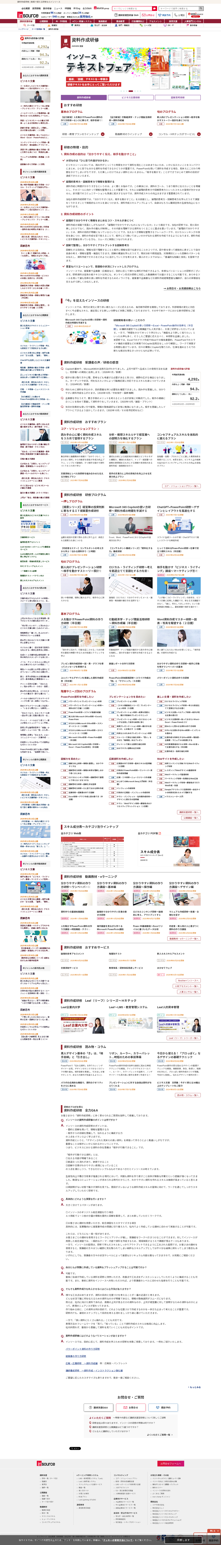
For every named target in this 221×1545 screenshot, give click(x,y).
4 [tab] (131, 91)
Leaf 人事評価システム (87, 1481)
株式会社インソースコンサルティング (165, 1517)
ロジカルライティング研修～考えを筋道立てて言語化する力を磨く (182, 707)
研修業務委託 (121, 1519)
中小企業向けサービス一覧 (126, 1505)
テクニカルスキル (48, 1516)
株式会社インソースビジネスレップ (164, 1514)
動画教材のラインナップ (128, 134)
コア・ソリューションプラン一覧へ (181, 486)
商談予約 (166, 14)
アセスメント (155, 21)
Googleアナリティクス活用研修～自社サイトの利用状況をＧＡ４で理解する (182, 791)
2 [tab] (124, 91)
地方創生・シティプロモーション (128, 1522)
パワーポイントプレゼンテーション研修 (85, 701)
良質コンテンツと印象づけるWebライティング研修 (182, 765)
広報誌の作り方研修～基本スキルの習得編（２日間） (134, 765)
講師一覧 (45, 1487)
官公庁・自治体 (100, 25)
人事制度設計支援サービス (126, 1493)
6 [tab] (137, 91)
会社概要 (25, 8)
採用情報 (36, 8)
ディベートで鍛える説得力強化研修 (131, 744)
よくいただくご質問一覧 (158, 1434)
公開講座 (44, 21)
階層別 (54, 25)
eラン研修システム (82, 21)
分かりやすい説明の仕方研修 (129, 748)
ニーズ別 (147, 25)
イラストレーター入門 (174, 796)
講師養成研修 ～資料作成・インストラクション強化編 (94, 1370)
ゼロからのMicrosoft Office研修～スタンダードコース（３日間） (86, 725)
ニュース (58, 8)
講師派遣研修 (26, 21)
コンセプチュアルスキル (51, 1522)
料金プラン (83, 1497)
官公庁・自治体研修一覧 (125, 1516)
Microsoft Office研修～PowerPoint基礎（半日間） (85, 738)
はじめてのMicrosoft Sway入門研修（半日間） (134, 783)
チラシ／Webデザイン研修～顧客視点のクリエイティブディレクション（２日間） (134, 805)
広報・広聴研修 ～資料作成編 (82, 1363)
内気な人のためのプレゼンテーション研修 (134, 733)
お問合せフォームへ (171, 1463)
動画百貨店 (46, 1510)
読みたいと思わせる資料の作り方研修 (180, 726)
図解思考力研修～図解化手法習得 (82, 784)
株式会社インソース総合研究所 (162, 1523)
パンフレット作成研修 (126, 788)
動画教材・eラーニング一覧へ (184, 938)
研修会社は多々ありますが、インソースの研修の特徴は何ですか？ (123, 1422)
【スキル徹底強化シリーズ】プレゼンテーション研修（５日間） (134, 707)
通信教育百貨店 (84, 1508)
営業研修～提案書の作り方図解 (81, 792)
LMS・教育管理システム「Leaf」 (91, 1478)
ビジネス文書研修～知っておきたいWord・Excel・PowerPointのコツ (182, 720)
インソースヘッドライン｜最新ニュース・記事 (166, 1478)
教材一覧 (45, 1513)
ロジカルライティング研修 (176, 701)
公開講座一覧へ (191, 817)
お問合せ (150, 14)
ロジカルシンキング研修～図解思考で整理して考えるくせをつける (86, 778)
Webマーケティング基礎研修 (177, 774)
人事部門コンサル (192, 21)
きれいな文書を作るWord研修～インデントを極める (183, 731)
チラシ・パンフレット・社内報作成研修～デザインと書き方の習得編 (134, 798)
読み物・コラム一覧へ (188, 1095)
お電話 (181, 14)
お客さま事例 (84, 1493)
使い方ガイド (84, 1490)
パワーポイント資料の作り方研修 (83, 1348)
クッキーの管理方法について (118, 1540)
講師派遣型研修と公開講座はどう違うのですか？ (115, 1427)
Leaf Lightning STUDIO (87, 1500)
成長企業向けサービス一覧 (126, 1508)
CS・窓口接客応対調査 (124, 1490)
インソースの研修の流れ (161, 1490)
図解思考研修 (178, 97)
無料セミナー (157, 1487)
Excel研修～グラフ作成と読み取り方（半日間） (86, 798)
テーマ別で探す (48, 1502)
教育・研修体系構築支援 (125, 1481)
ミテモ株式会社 (158, 1505)
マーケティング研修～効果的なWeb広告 (181, 778)
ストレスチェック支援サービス (90, 1484)
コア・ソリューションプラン (78, 429)
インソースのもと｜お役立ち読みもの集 (164, 1481)
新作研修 (47, 8)
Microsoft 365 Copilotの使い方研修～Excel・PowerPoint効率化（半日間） (84, 745)
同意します (183, 1540)
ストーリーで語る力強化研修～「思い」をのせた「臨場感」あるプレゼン (134, 738)
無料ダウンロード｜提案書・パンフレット (165, 1484)
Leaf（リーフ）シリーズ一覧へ (183, 1037)
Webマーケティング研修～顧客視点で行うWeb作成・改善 (182, 784)
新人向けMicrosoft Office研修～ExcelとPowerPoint (85, 718)
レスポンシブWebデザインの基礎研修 (180, 770)
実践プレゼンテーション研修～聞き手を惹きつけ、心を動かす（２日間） (134, 727)
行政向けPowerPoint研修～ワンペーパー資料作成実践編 (134, 771)
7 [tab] (140, 91)
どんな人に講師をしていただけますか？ (111, 1431)
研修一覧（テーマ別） (50, 1478)
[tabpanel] (131, 68)
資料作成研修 (84, 97)
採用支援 (173, 21)
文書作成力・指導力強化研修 (177, 751)
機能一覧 (82, 1487)
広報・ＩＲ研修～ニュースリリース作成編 (134, 777)
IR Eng (77, 8)
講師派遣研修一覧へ (188, 812)
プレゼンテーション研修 (127, 701)
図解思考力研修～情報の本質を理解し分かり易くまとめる (86, 771)
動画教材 (103, 21)
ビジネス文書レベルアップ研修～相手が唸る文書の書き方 (182, 713)
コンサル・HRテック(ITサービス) (176, 134)
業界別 (77, 25)
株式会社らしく (158, 1508)
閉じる (212, 1530)
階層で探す (46, 1499)
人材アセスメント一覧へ (186, 986)
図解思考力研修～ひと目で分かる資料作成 (86, 788)
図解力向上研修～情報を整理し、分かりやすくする (86, 765)
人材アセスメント (122, 1487)
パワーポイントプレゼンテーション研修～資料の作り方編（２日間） (86, 707)
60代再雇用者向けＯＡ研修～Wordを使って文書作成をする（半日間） (182, 745)
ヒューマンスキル (48, 1519)
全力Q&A (87, 8)
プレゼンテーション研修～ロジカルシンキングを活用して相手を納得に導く (134, 720)
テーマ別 (30, 25)
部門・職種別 (124, 25)
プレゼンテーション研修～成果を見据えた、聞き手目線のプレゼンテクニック (133, 713)
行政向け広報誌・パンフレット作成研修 (133, 792)
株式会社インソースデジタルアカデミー (165, 1511)
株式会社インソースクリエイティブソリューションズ (166, 1520)
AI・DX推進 (61, 21)
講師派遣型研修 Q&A (128, 14)
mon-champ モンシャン (161, 1497)
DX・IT (171, 25)
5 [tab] (135, 91)
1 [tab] (121, 91)
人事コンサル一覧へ (188, 991)
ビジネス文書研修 (131, 97)
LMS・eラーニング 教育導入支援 (128, 1484)
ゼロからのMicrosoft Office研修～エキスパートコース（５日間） (86, 731)
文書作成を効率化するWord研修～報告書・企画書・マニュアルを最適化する (183, 738)
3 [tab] (126, 91)
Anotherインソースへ (188, 980)
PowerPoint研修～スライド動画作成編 (85, 712)
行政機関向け (138, 21)
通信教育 (120, 21)
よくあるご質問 (158, 1493)
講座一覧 (45, 1496)
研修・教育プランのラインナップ (80, 134)
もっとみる (195, 1387)
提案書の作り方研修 (76, 1356)
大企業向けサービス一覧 (125, 1502)
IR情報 (68, 8)
